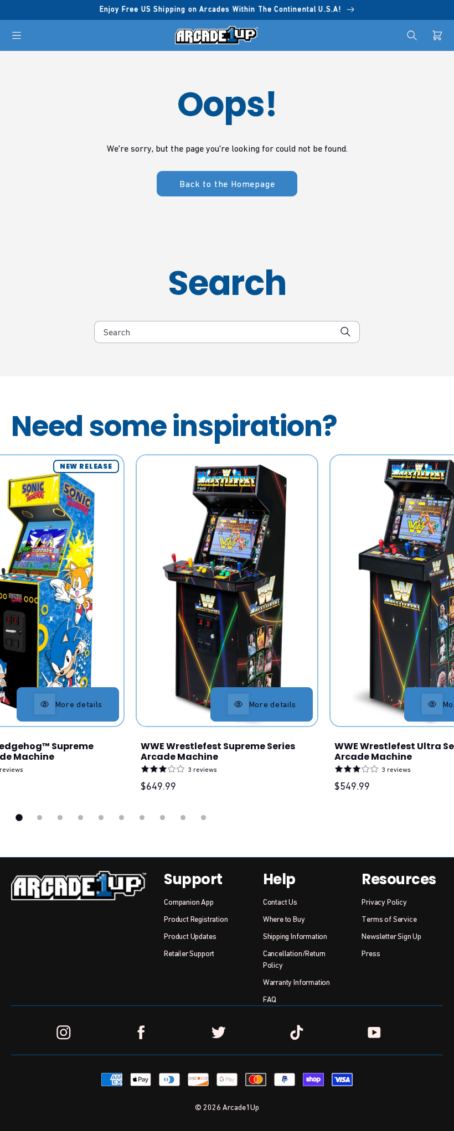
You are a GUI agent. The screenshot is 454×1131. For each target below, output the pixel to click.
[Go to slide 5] (101, 817)
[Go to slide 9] (183, 817)
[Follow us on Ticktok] (296, 1032)
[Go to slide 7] (142, 817)
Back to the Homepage (227, 184)
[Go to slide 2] (39, 817)
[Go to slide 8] (162, 817)
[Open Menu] (16, 35)
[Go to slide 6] (121, 817)
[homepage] (216, 35)
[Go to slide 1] (19, 818)
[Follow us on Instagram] (64, 1032)
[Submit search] (346, 331)
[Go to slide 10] (203, 817)
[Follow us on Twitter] (219, 1032)
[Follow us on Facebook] (141, 1032)
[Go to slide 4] (80, 817)
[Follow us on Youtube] (374, 1032)
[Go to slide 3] (60, 817)
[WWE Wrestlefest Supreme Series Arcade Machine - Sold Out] (227, 590)
